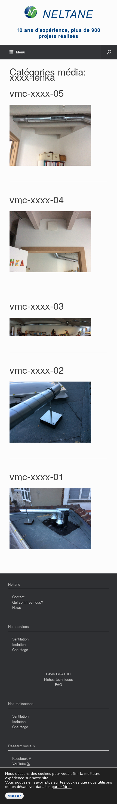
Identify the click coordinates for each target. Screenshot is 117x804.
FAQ (58, 684)
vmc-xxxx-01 (37, 476)
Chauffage (20, 649)
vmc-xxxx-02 (37, 369)
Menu (20, 52)
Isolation (19, 644)
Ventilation (20, 639)
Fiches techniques (58, 679)
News (16, 607)
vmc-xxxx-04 (37, 199)
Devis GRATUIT (58, 673)
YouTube (19, 763)
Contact (18, 596)
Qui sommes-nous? (27, 602)
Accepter (14, 796)
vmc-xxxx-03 (37, 305)
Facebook (20, 758)
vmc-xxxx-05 (37, 92)
